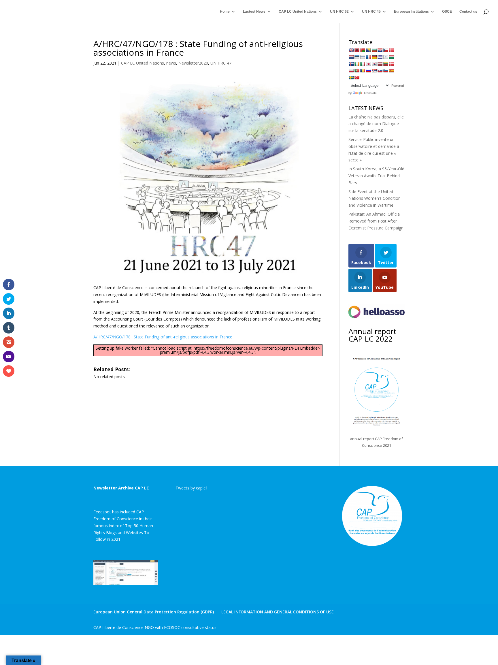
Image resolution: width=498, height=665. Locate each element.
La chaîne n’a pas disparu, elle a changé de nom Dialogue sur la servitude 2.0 (376, 123)
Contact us (468, 12)
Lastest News (254, 12)
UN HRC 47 (220, 63)
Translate (370, 93)
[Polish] (351, 70)
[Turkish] (356, 77)
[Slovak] (379, 70)
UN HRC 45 (371, 12)
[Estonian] (356, 57)
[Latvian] (379, 64)
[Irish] (356, 64)
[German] (374, 57)
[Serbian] (374, 70)
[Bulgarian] (374, 50)
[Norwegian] (391, 64)
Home (225, 12)
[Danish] (391, 50)
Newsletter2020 (193, 63)
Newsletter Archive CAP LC (121, 488)
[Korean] (374, 64)
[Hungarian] (391, 57)
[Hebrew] (385, 57)
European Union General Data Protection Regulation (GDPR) (153, 612)
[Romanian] (362, 70)
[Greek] (379, 57)
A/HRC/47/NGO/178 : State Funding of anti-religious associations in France (162, 337)
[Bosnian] (368, 50)
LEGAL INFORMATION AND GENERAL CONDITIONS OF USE (277, 612)
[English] (351, 50)
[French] (368, 57)
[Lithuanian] (385, 64)
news (171, 63)
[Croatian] (379, 50)
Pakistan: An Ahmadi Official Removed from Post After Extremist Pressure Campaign (375, 221)
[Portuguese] (356, 70)
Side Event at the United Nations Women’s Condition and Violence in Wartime (374, 198)
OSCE (447, 12)
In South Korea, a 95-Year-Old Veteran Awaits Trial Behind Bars (376, 175)
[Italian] (362, 64)
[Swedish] (351, 77)
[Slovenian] (385, 70)
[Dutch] (351, 57)
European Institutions (411, 12)
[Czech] (385, 50)
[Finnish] (362, 57)
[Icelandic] (351, 64)
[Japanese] (368, 64)
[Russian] (368, 70)
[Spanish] (391, 70)
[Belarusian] (362, 50)
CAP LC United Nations (298, 12)
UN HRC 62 (339, 12)
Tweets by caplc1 (192, 488)
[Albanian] (356, 50)
